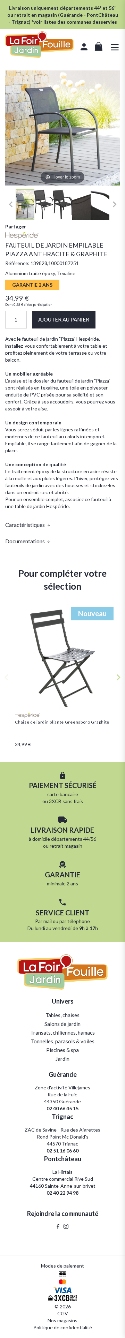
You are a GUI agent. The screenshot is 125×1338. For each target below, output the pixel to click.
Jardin (62, 1059)
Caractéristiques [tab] (25, 524)
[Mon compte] (84, 48)
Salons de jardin (62, 1024)
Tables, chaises (62, 1015)
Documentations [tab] (25, 541)
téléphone (78, 921)
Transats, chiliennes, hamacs (62, 1032)
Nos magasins (62, 1320)
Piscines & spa (62, 1050)
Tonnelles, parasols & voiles (62, 1041)
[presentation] (118, 677)
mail (47, 921)
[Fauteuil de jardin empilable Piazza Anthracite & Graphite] (25, 204)
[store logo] (39, 45)
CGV (62, 1313)
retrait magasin (66, 846)
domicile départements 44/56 (64, 839)
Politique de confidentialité (62, 1327)
